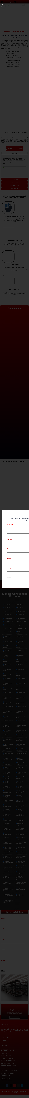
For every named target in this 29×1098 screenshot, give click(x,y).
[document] (14, 549)
